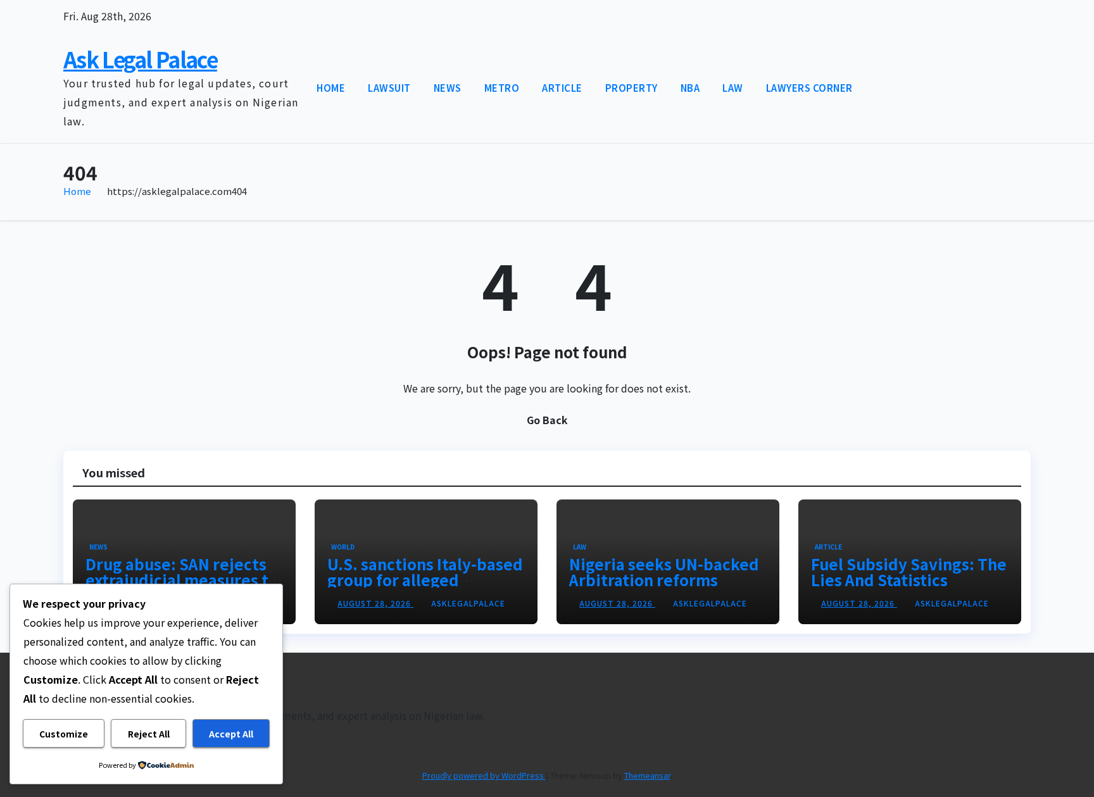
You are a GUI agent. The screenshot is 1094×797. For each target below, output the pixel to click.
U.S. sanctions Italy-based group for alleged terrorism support (425, 579)
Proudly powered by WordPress (484, 775)
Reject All (149, 733)
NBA (690, 87)
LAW (732, 87)
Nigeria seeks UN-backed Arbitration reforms (664, 572)
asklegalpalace (468, 603)
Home (77, 191)
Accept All (231, 733)
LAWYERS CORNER (809, 87)
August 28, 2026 (375, 603)
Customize (63, 733)
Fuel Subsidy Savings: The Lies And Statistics (909, 572)
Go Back (547, 419)
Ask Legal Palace (140, 59)
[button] (998, 88)
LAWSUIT (389, 87)
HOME (331, 87)
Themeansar (647, 775)
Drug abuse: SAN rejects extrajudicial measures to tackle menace (181, 579)
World (343, 546)
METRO (502, 87)
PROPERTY (631, 87)
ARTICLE (562, 87)
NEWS (448, 87)
